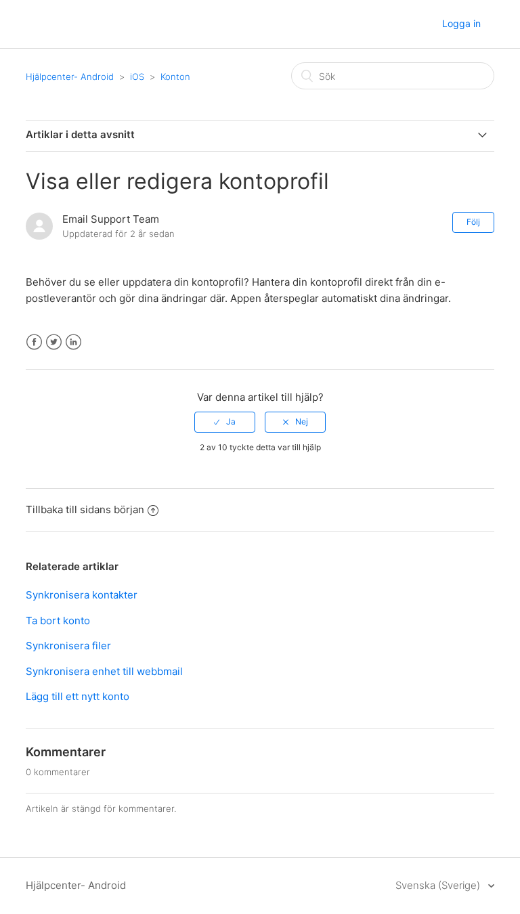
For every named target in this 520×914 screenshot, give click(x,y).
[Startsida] (38, 24)
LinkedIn (73, 342)
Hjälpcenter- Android (70, 76)
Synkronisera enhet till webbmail (104, 671)
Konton (175, 76)
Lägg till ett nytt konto (77, 696)
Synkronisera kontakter (81, 594)
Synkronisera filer (68, 645)
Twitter (53, 342)
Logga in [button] (461, 23)
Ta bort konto (58, 620)
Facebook (34, 342)
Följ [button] (473, 222)
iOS (137, 76)
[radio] (224, 422)
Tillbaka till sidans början (85, 509)
